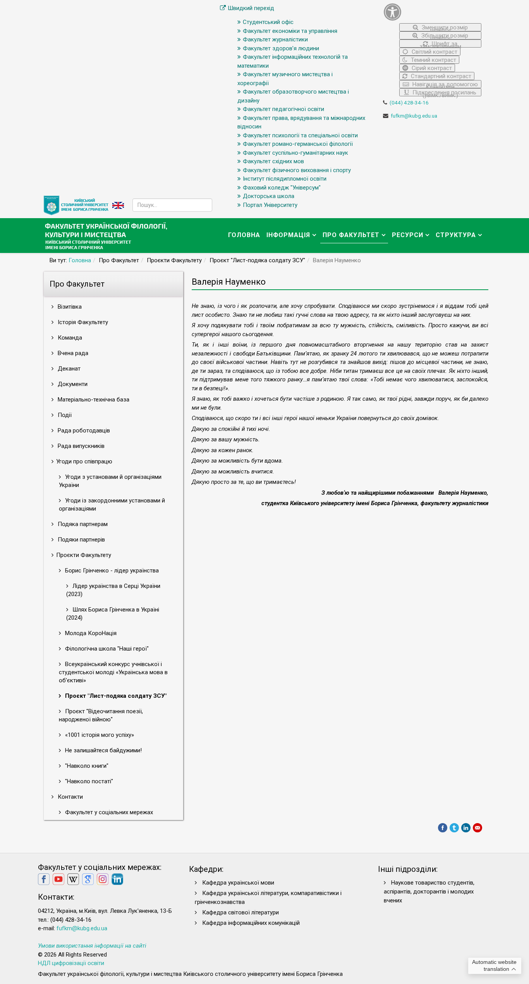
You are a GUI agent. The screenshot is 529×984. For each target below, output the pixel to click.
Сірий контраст (431, 68)
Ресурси (407, 235)
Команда (69, 337)
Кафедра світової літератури (240, 912)
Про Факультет (351, 235)
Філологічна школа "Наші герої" (106, 648)
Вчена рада (72, 353)
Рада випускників (80, 445)
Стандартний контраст (440, 76)
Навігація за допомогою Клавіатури (444, 84)
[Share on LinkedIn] (466, 827)
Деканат (68, 368)
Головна (244, 235)
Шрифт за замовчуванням (440, 44)
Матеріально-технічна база (92, 399)
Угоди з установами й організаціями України (110, 481)
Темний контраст (432, 59)
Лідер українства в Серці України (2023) (113, 590)
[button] (433, 11)
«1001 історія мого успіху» (99, 734)
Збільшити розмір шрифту (444, 35)
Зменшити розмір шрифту (444, 27)
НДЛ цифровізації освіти (71, 963)
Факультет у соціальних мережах (108, 812)
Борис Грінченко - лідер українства (111, 570)
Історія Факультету (82, 322)
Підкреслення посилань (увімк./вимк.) (443, 92)
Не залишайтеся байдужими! (103, 750)
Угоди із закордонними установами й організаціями (112, 504)
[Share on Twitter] (454, 827)
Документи (72, 384)
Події (64, 415)
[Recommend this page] (477, 827)
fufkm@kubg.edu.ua (414, 116)
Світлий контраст (433, 51)
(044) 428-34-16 (409, 102)
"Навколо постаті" (88, 781)
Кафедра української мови (238, 882)
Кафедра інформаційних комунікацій (251, 922)
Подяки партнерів (80, 539)
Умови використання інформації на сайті (92, 945)
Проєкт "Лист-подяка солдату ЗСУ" (115, 695)
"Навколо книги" (86, 765)
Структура (456, 235)
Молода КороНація (90, 633)
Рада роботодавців (83, 430)
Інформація (288, 235)
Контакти (69, 796)
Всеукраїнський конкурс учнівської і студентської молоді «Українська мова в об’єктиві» (113, 672)
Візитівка (69, 306)
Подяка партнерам (82, 524)
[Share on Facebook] (442, 827)
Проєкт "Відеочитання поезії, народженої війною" (101, 715)
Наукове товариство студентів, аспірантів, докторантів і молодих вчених (429, 891)
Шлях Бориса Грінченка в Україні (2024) (112, 613)
